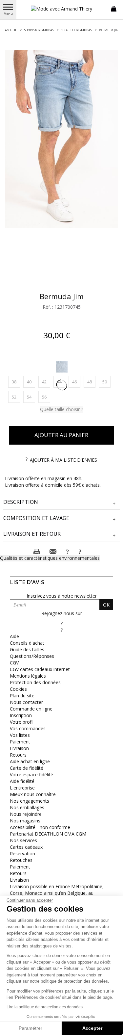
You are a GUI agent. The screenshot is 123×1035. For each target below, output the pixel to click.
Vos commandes (28, 728)
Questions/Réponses (32, 656)
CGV (14, 663)
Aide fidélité (22, 781)
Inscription (21, 715)
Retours (18, 755)
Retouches (21, 860)
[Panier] (113, 8)
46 (76, 381)
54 (31, 397)
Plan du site (22, 695)
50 (106, 381)
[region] (61, 139)
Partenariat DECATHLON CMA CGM (48, 834)
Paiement (20, 741)
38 (16, 381)
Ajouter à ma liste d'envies (63, 460)
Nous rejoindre (26, 814)
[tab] (61, 502)
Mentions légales (28, 676)
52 (16, 397)
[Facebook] (62, 623)
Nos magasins (25, 820)
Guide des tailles (27, 649)
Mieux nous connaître (33, 794)
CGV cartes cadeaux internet (40, 669)
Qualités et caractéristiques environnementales (50, 558)
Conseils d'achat (27, 643)
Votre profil (21, 722)
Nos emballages (27, 807)
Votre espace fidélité (31, 774)
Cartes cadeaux (26, 847)
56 (46, 397)
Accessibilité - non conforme (40, 827)
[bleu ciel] (62, 367)
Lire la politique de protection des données (45, 1007)
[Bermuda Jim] (61, 139)
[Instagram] (62, 630)
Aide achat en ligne (30, 761)
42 (46, 381)
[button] (61, 502)
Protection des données (35, 682)
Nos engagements (29, 801)
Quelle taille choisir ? (61, 409)
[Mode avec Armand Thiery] (61, 8)
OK (106, 605)
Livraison (19, 748)
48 (91, 381)
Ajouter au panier (61, 435)
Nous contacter (26, 702)
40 (31, 381)
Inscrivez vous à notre (62, 596)
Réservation (22, 853)
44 (61, 381)
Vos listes (20, 735)
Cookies (18, 689)
